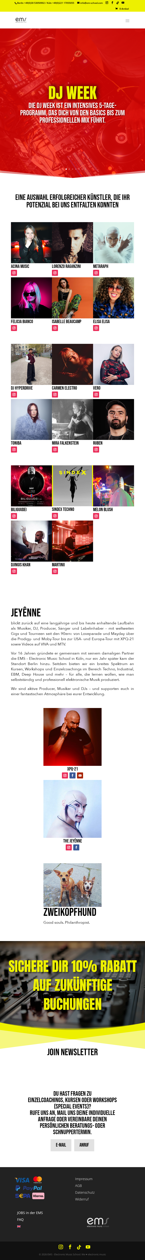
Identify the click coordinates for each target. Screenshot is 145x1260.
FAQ (20, 1219)
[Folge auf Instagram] (14, 273)
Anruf (84, 1145)
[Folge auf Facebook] (72, 775)
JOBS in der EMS (30, 1212)
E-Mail (61, 1145)
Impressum (84, 1179)
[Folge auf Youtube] (80, 775)
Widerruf (82, 1199)
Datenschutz (85, 1192)
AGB (78, 1185)
